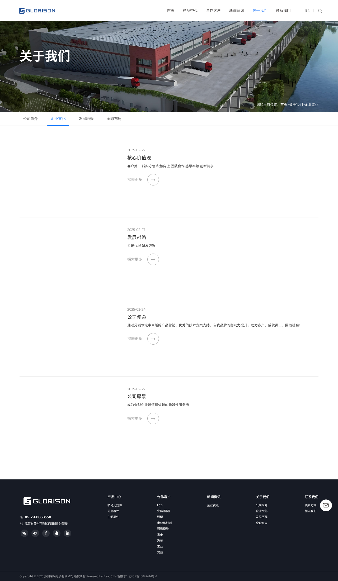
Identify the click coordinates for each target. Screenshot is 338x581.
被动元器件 (114, 505)
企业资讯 (213, 505)
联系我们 (283, 10)
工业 (160, 546)
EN (307, 10)
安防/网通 (163, 511)
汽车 (160, 540)
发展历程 (86, 118)
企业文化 (311, 105)
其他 (160, 552)
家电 (160, 534)
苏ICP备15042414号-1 (143, 576)
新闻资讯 (236, 10)
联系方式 (310, 505)
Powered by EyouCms (101, 576)
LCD (160, 505)
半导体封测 (164, 523)
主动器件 (113, 517)
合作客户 (213, 10)
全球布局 (114, 118)
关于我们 (259, 10)
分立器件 (113, 511)
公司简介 (30, 118)
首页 (170, 10)
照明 (160, 517)
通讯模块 (163, 528)
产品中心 (190, 10)
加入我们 (310, 511)
